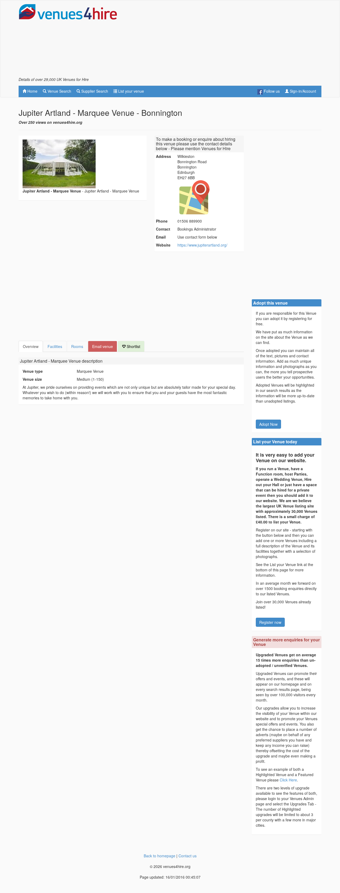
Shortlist (133, 346)
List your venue (130, 91)
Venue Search (58, 91)
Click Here (288, 780)
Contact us (187, 855)
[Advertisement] (224, 40)
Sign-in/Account (302, 91)
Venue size (32, 379)
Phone (162, 221)
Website (163, 245)
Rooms (77, 346)
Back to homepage (159, 855)
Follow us (271, 91)
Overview (31, 346)
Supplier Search (94, 91)
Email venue (102, 346)
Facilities (55, 346)
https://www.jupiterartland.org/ (202, 245)
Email (161, 237)
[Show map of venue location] (209, 197)
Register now (270, 622)
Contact (163, 229)
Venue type (33, 371)
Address (163, 156)
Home (31, 91)
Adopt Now (268, 424)
